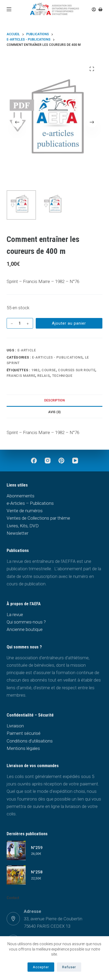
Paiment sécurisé (23, 733)
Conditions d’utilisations (30, 741)
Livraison (15, 725)
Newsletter (17, 533)
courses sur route (76, 370)
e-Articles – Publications (30, 503)
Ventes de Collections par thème (38, 518)
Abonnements (20, 495)
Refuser (69, 967)
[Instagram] (48, 460)
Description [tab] (54, 400)
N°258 (37, 872)
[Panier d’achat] (100, 9)
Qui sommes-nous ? (26, 622)
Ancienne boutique (25, 629)
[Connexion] (94, 9)
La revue (15, 614)
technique (62, 376)
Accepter (41, 967)
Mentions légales (23, 748)
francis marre (21, 376)
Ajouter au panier (69, 323)
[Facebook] (34, 460)
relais (43, 376)
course (49, 370)
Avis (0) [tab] (54, 412)
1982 (35, 370)
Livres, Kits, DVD (23, 525)
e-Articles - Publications (57, 357)
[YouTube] (75, 460)
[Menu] (9, 9)
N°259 (37, 847)
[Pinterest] (61, 460)
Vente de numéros (25, 510)
